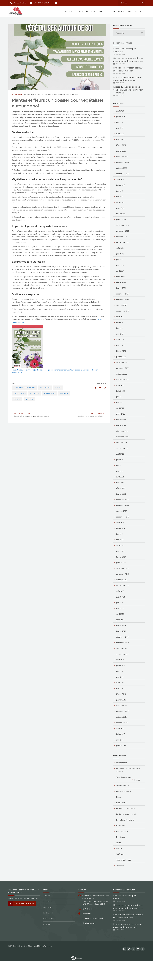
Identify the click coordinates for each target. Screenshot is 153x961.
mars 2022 (120, 414)
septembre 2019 (122, 585)
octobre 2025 (121, 168)
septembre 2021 (122, 448)
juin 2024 (119, 259)
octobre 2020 (121, 511)
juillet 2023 (120, 322)
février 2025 (121, 214)
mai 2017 (119, 740)
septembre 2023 (122, 311)
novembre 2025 (122, 162)
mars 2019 (120, 620)
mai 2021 (119, 471)
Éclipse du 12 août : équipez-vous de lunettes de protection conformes (128, 90)
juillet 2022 (120, 391)
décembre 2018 (122, 637)
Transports (120, 865)
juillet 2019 (120, 597)
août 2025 (120, 179)
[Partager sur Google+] (104, 387)
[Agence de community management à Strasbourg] (76, 958)
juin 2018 (119, 671)
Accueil (69, 11)
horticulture (49, 393)
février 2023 (121, 351)
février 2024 (121, 282)
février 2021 (121, 488)
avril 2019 (120, 614)
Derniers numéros (123, 791)
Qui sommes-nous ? (24, 903)
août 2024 (120, 248)
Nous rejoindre (122, 831)
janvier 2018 (121, 700)
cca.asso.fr (86, 914)
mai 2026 (119, 128)
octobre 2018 (121, 648)
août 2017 (120, 728)
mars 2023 (120, 345)
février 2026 (121, 145)
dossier (58, 387)
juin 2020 (119, 534)
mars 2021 (120, 482)
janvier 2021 (121, 494)
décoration (45, 387)
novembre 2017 (122, 711)
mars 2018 (120, 688)
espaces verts (19, 393)
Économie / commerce (125, 808)
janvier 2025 (121, 219)
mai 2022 (119, 402)
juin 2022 (119, 397)
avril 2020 (120, 545)
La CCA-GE (110, 11)
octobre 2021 (121, 442)
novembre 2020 (122, 505)
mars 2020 (120, 551)
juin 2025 (119, 191)
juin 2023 (119, 328)
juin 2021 (119, 465)
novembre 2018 (122, 642)
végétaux (29, 399)
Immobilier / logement (125, 820)
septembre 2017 (122, 722)
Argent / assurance (123, 777)
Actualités (82, 11)
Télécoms (120, 854)
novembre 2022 (122, 368)
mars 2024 (120, 276)
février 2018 (121, 694)
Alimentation (121, 762)
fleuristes (34, 393)
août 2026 (120, 111)
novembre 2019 (122, 574)
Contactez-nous (42, 3)
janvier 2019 (121, 631)
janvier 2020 (121, 562)
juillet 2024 (120, 254)
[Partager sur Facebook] (94, 387)
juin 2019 (119, 602)
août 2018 (120, 660)
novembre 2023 (122, 299)
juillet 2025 (120, 185)
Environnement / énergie (52, 95)
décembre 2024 (122, 225)
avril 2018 (120, 682)
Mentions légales (88, 923)
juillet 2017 (120, 734)
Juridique (96, 11)
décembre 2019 (122, 568)
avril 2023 (120, 339)
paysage (17, 399)
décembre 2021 (122, 431)
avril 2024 (120, 271)
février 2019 (121, 625)
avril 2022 (120, 408)
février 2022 (121, 419)
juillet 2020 (120, 528)
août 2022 (120, 385)
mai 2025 (119, 196)
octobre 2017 (121, 717)
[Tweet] (99, 387)
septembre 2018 (122, 654)
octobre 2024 (121, 236)
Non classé (120, 825)
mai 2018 (119, 677)
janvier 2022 (121, 425)
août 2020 (120, 522)
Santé (118, 843)
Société (119, 848)
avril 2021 (120, 477)
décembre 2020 (122, 499)
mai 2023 (119, 334)
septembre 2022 (122, 379)
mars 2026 (120, 139)
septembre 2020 (122, 517)
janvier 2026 (121, 151)
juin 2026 (119, 122)
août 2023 (120, 316)
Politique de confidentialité (92, 918)
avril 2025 (120, 202)
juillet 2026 (120, 116)
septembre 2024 (122, 242)
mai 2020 (119, 539)
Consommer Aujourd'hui (24, 387)
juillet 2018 (120, 665)
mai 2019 (119, 608)
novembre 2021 (122, 437)
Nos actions (124, 11)
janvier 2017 (121, 745)
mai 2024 (119, 265)
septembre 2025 (122, 173)
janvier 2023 (121, 356)
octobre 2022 (121, 374)
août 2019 (120, 591)
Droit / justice (121, 802)
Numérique (120, 837)
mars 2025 (120, 208)
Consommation (34, 95)
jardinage (64, 393)
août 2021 (120, 454)
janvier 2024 (121, 288)
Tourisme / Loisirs (70, 95)
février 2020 (121, 557)
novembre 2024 (122, 231)
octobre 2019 (121, 579)
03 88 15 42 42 (20, 3)
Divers (118, 797)
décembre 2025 (122, 156)
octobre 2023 (121, 305)
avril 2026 (120, 133)
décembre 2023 (122, 294)
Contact (138, 11)
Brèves (137, 780)
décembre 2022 (122, 362)
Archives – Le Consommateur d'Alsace (128, 769)
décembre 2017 (122, 705)
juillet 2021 (120, 459)
